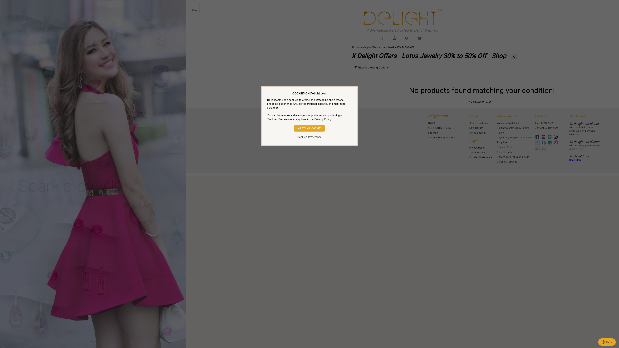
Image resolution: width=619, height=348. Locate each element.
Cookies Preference (309, 137)
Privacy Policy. (323, 119)
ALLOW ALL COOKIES (309, 128)
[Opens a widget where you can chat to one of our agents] (607, 342)
